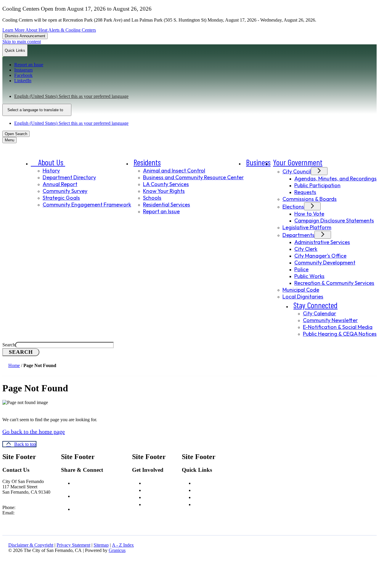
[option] (195, 96)
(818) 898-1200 (31, 507)
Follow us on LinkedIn (105, 508)
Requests (305, 192)
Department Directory (69, 177)
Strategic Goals (61, 197)
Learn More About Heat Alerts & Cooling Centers (49, 30)
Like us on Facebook (104, 482)
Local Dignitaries (302, 296)
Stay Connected (315, 305)
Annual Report (60, 184)
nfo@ (22, 512)
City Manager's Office (320, 255)
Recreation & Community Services (334, 283)
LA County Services (166, 184)
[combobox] (36, 110)
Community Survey (65, 191)
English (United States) (71, 96)
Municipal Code (300, 289)
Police (301, 269)
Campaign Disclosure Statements (334, 220)
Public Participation (317, 185)
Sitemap (101, 545)
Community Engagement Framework (87, 204)
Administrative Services (322, 242)
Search (8, 344)
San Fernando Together (218, 496)
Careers (152, 482)
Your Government (297, 162)
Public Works (309, 276)
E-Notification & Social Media (337, 327)
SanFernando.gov (44, 512)
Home (14, 365)
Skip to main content (21, 41)
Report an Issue (161, 211)
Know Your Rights (164, 191)
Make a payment (211, 503)
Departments (298, 235)
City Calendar (319, 313)
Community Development (324, 262)
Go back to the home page (33, 431)
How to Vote (309, 213)
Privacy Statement (73, 545)
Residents (147, 162)
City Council (296, 171)
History (51, 170)
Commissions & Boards (309, 199)
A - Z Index (123, 545)
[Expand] (73, 163)
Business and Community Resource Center (193, 177)
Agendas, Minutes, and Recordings (335, 178)
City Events (156, 496)
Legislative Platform (306, 227)
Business (258, 162)
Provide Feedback (163, 503)
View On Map (15, 497)
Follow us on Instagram (107, 495)
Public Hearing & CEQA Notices (340, 333)
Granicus (117, 550)
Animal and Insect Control (174, 170)
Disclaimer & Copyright (30, 545)
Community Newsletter (330, 320)
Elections (293, 206)
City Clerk (305, 249)
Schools (152, 197)
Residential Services (166, 204)
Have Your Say (159, 489)
